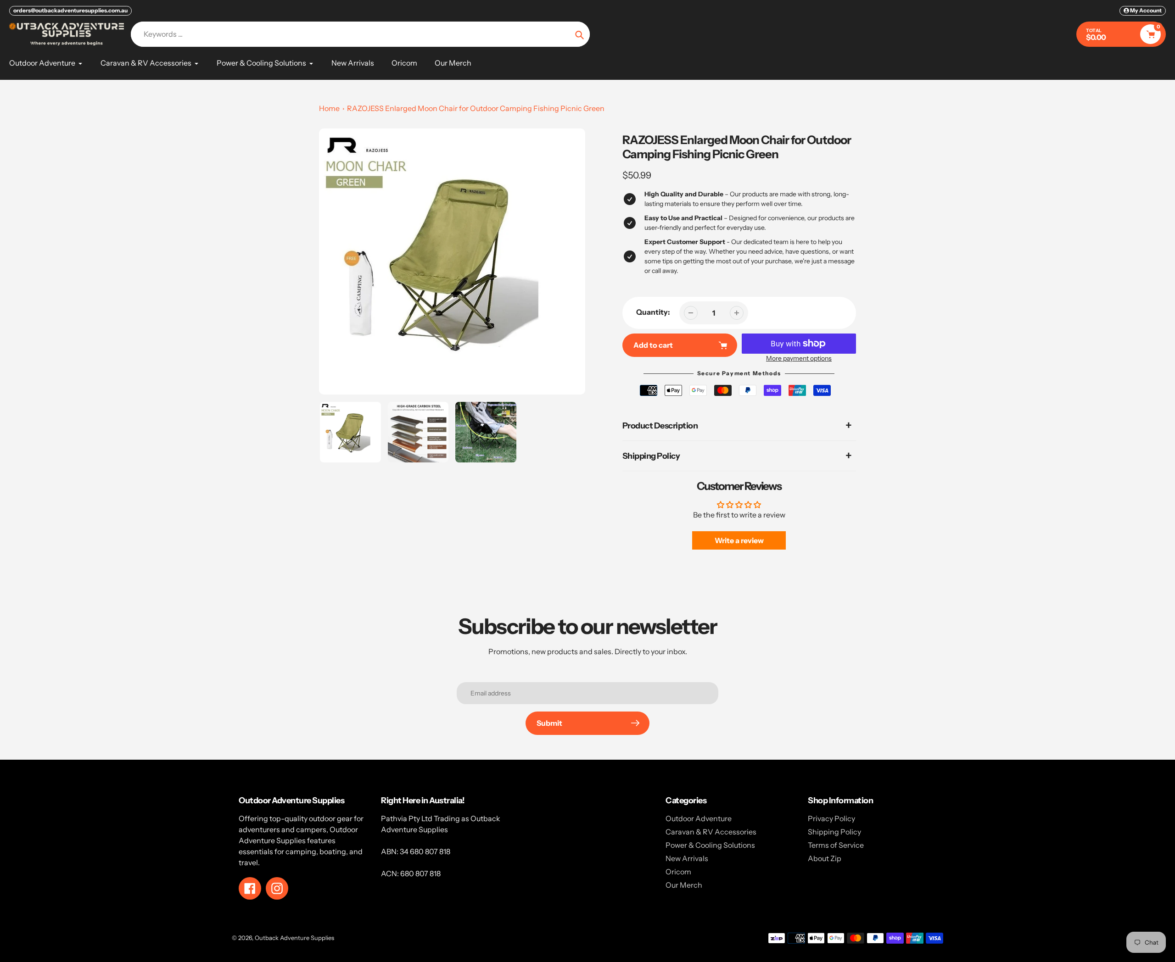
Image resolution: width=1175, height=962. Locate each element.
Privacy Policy (831, 818)
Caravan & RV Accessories (711, 831)
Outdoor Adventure (699, 818)
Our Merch (684, 885)
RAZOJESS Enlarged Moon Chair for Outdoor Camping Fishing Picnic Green (475, 108)
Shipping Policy (834, 831)
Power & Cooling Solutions (710, 845)
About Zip (824, 858)
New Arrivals (687, 858)
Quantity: (653, 312)
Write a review (739, 540)
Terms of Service (836, 845)
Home (329, 108)
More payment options (799, 358)
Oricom (678, 871)
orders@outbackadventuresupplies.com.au (70, 10)
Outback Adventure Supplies (294, 937)
